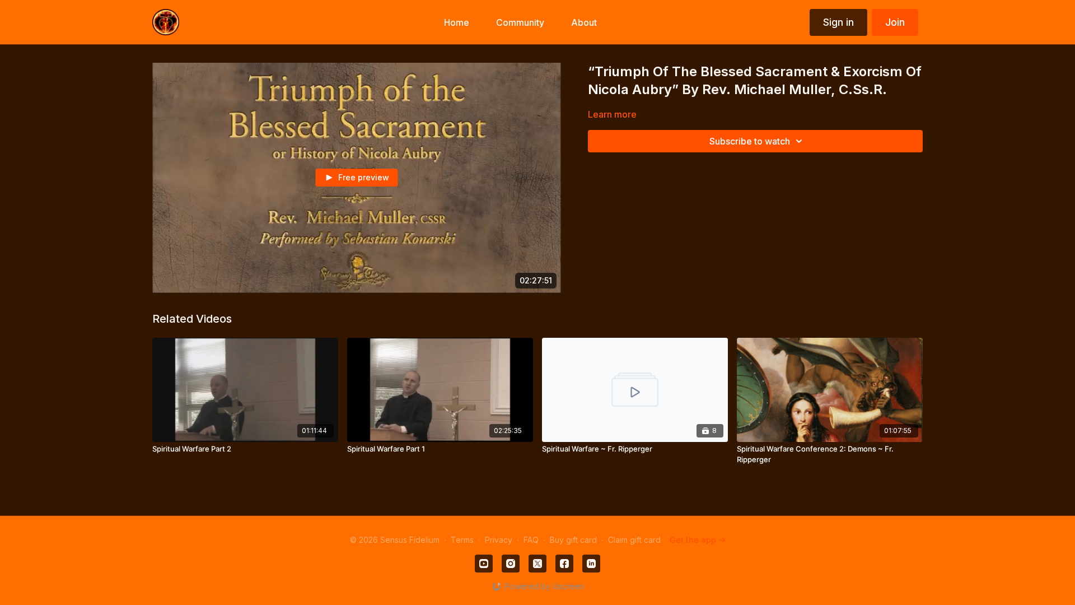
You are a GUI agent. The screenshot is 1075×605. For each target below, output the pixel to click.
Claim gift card (634, 539)
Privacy (498, 539)
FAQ (531, 539)
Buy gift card (573, 539)
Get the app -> (698, 539)
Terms (462, 539)
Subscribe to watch (749, 141)
